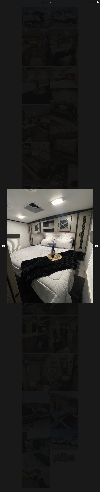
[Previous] (3, 246)
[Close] (97, 2)
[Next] (96, 246)
